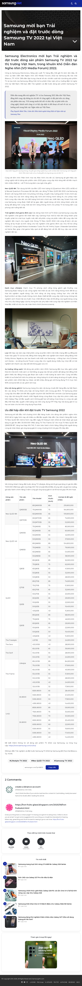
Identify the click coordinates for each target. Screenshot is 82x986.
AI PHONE (63, 982)
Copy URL (52, 767)
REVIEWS (72, 982)
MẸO (78, 982)
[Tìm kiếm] (76, 4)
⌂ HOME (33, 982)
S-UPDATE (48, 982)
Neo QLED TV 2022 (41, 761)
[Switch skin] (72, 4)
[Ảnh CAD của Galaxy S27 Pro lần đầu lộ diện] (11, 882)
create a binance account (28, 787)
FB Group (40, 982)
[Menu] (79, 4)
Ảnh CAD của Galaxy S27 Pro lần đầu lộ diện (35, 877)
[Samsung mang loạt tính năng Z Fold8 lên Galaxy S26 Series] (11, 869)
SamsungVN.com (38, 979)
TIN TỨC (56, 982)
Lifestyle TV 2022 (19, 761)
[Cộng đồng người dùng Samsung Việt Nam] (12, 3)
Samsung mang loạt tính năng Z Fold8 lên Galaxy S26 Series (42, 864)
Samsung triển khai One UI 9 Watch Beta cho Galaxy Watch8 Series (45, 904)
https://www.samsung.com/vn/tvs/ (22, 746)
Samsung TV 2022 (63, 761)
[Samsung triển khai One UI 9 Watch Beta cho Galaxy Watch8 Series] (11, 909)
